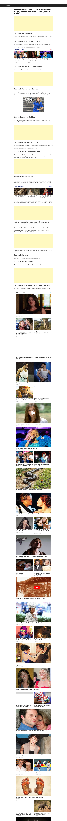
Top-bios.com (7, 5)
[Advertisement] (33, 23)
